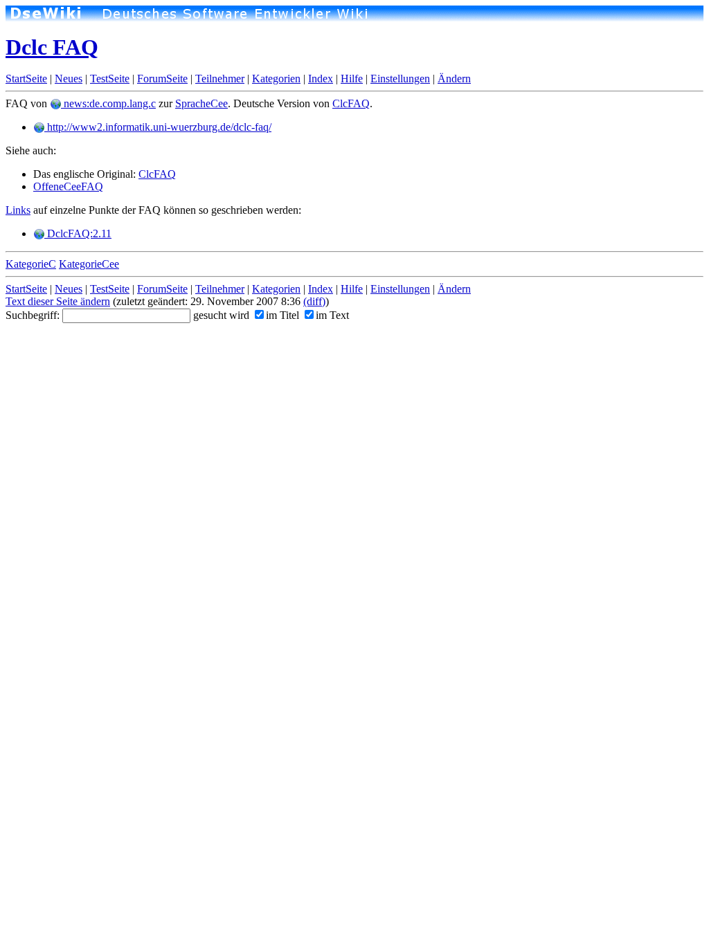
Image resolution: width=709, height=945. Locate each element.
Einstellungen (400, 78)
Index (320, 78)
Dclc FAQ (52, 47)
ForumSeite (162, 78)
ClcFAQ (351, 103)
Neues (68, 78)
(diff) (314, 301)
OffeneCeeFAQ (68, 186)
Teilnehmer (219, 78)
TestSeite (109, 78)
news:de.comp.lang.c (108, 103)
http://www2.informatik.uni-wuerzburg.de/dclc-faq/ (157, 127)
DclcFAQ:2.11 (77, 233)
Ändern (454, 78)
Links (18, 210)
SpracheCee (201, 103)
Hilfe (352, 78)
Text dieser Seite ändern (58, 301)
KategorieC (31, 264)
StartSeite (26, 78)
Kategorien (276, 78)
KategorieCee (89, 264)
